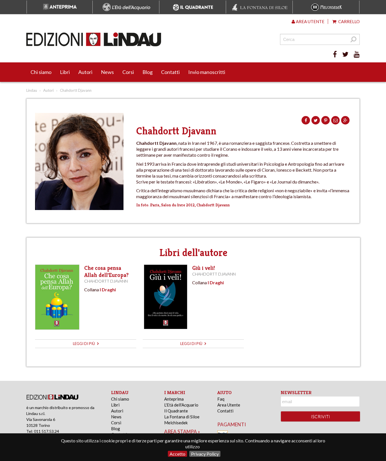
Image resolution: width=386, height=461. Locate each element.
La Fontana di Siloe (181, 416)
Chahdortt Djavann (106, 281)
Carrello (348, 21)
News (107, 72)
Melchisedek (176, 422)
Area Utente (228, 404)
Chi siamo (41, 72)
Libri (65, 72)
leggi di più (84, 343)
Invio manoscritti (206, 72)
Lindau (31, 90)
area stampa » (182, 431)
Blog (147, 72)
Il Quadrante (176, 410)
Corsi (128, 72)
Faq (220, 398)
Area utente (309, 21)
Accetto (177, 453)
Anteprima (174, 398)
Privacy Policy (205, 453)
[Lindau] (135, 39)
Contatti (170, 72)
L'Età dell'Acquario (181, 404)
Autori (85, 72)
